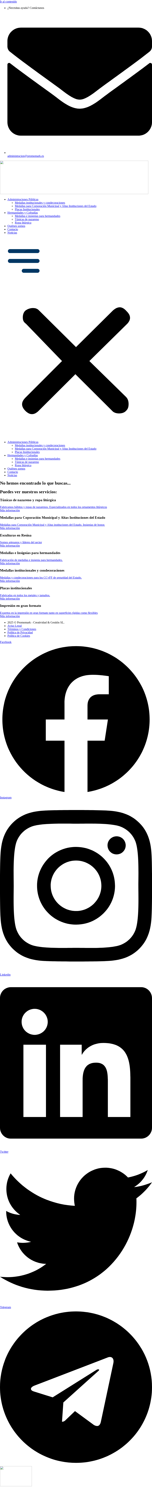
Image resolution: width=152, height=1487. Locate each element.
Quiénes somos (16, 226)
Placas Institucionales (27, 209)
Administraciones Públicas (22, 199)
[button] (76, 337)
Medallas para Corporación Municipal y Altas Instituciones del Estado (55, 206)
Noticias (12, 232)
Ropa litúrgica (23, 222)
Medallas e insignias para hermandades (37, 216)
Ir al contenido (8, 1)
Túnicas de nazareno (27, 219)
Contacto (12, 229)
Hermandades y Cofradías (22, 212)
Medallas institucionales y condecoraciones (40, 202)
